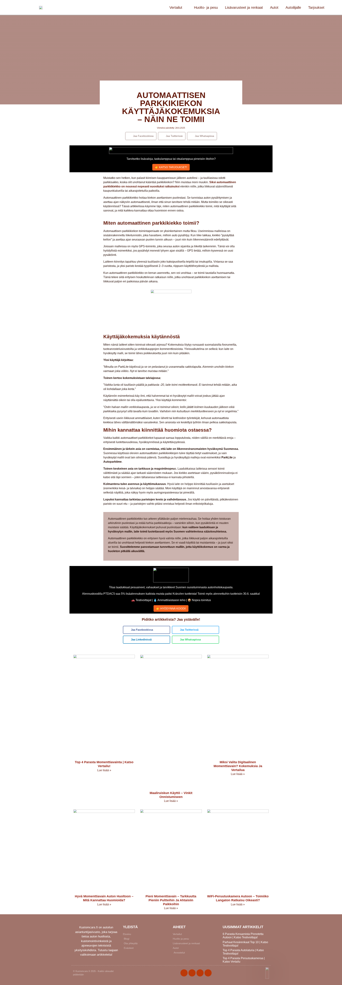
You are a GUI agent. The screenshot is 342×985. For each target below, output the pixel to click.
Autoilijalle (293, 7)
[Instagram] (200, 972)
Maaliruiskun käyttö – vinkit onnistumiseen (171, 795)
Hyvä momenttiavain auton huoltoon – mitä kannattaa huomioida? (104, 898)
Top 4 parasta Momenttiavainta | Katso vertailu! (104, 764)
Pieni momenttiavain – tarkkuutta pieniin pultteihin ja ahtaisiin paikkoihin (171, 900)
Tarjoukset (316, 7)
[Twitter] (192, 972)
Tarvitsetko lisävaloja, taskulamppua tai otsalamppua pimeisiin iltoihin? (171, 158)
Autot (274, 7)
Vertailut (175, 7)
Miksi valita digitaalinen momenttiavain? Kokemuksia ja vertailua (238, 766)
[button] (140, 136)
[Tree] (208, 972)
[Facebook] (184, 972)
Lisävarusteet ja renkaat (244, 7)
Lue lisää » (104, 770)
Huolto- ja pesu (206, 7)
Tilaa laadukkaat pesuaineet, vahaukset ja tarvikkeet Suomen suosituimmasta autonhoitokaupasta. (171, 587)
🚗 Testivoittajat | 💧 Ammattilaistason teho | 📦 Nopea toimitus (171, 600)
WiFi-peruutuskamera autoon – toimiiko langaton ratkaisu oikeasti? (238, 898)
